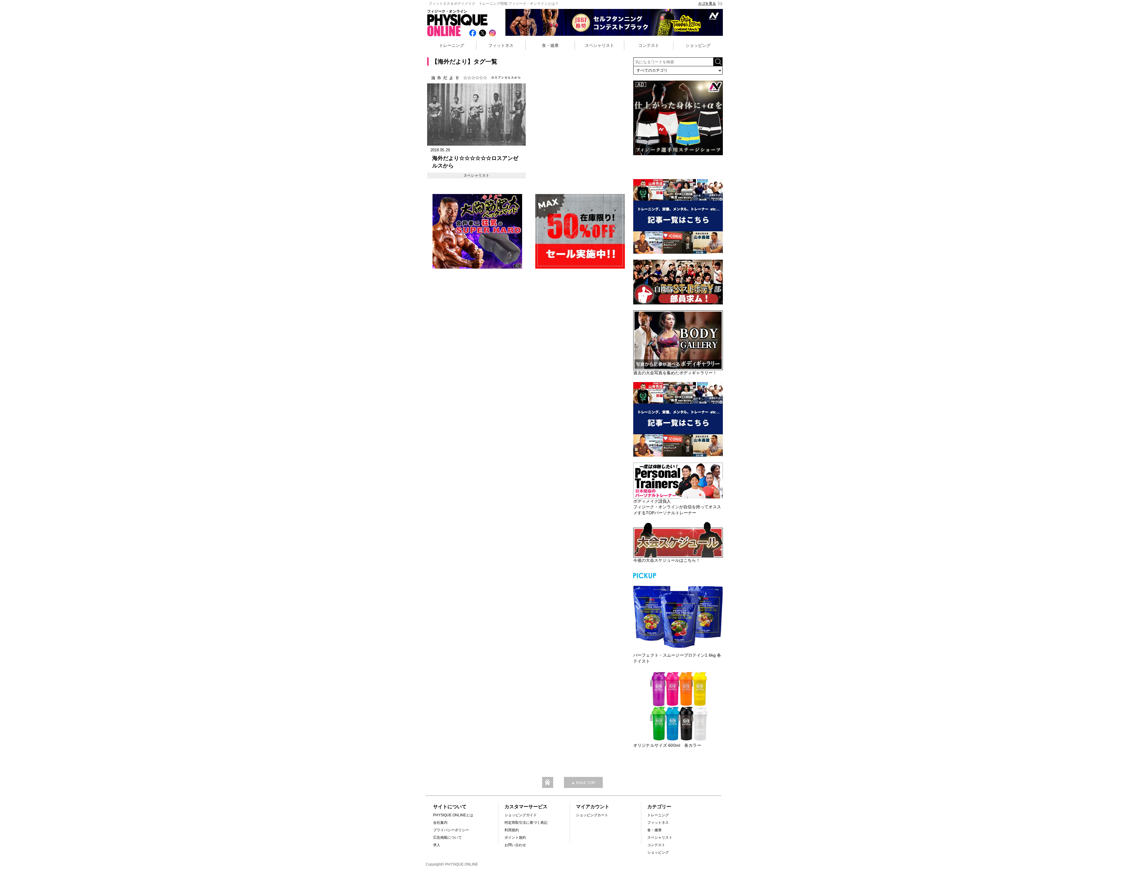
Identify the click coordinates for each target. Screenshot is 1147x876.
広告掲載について (447, 837)
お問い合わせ (515, 845)
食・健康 (550, 45)
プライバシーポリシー (451, 830)
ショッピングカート (592, 815)
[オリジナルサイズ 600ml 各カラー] (678, 706)
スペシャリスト (599, 45)
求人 (436, 845)
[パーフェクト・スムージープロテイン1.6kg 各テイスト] (678, 616)
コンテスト (648, 45)
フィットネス (500, 45)
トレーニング (451, 45)
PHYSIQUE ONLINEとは (453, 815)
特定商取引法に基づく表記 (526, 822)
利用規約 (512, 830)
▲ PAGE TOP (583, 783)
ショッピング (698, 45)
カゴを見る (707, 3)
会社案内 (440, 822)
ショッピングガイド (521, 815)
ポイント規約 (515, 837)
